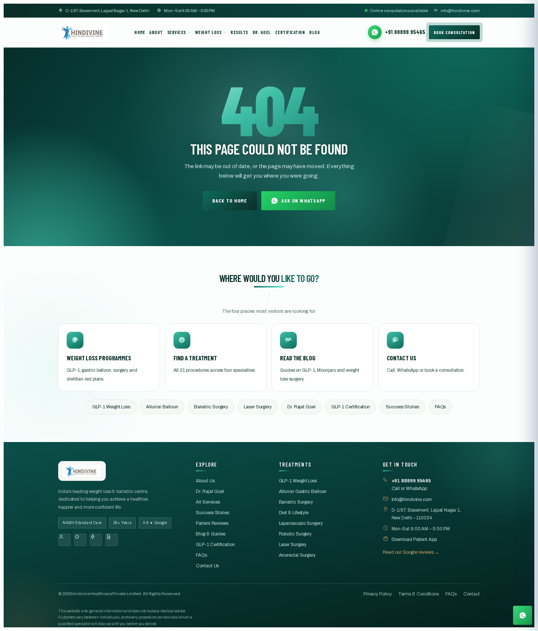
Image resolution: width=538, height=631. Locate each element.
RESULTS (239, 32)
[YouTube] (96, 540)
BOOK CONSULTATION (454, 32)
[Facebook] (64, 540)
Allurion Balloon (162, 406)
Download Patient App (414, 539)
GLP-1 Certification (350, 406)
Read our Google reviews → (411, 552)
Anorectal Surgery (297, 555)
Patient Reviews (212, 523)
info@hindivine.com (460, 10)
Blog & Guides (210, 534)
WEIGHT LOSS (208, 32)
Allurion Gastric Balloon (303, 491)
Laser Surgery (258, 406)
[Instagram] (80, 540)
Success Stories (402, 406)
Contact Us (207, 565)
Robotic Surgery (295, 534)
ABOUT (156, 32)
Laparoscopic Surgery (301, 523)
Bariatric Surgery (211, 406)
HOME (139, 32)
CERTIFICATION (290, 32)
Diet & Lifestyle (294, 512)
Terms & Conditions (418, 594)
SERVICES (176, 32)
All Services (208, 502)
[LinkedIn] (111, 540)
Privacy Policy (377, 594)
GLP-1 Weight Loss (111, 406)
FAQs (440, 406)
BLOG (314, 32)
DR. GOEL (262, 32)
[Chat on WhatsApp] (522, 613)
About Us (205, 480)
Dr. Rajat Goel (301, 406)
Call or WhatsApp (411, 484)
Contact (471, 594)
